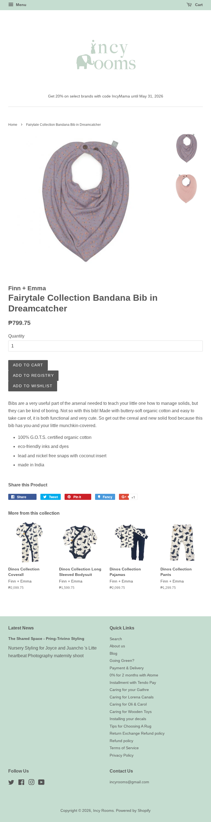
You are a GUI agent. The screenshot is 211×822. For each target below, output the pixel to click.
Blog (113, 653)
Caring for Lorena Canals (132, 697)
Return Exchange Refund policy (137, 733)
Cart (198, 4)
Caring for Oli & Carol (128, 704)
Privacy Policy (122, 755)
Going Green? (122, 661)
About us (117, 646)
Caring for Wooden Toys (131, 712)
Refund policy (121, 741)
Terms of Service (124, 748)
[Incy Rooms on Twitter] (11, 783)
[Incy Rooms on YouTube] (41, 783)
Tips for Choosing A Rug (130, 726)
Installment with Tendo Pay (133, 683)
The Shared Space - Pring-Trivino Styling (46, 639)
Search (116, 639)
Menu (20, 4)
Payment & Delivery (127, 668)
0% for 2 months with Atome (134, 675)
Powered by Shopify (133, 811)
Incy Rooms (103, 811)
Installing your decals (128, 719)
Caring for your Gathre (129, 690)
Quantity (16, 336)
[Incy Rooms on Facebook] (21, 783)
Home (12, 125)
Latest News (21, 628)
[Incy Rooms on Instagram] (31, 783)
